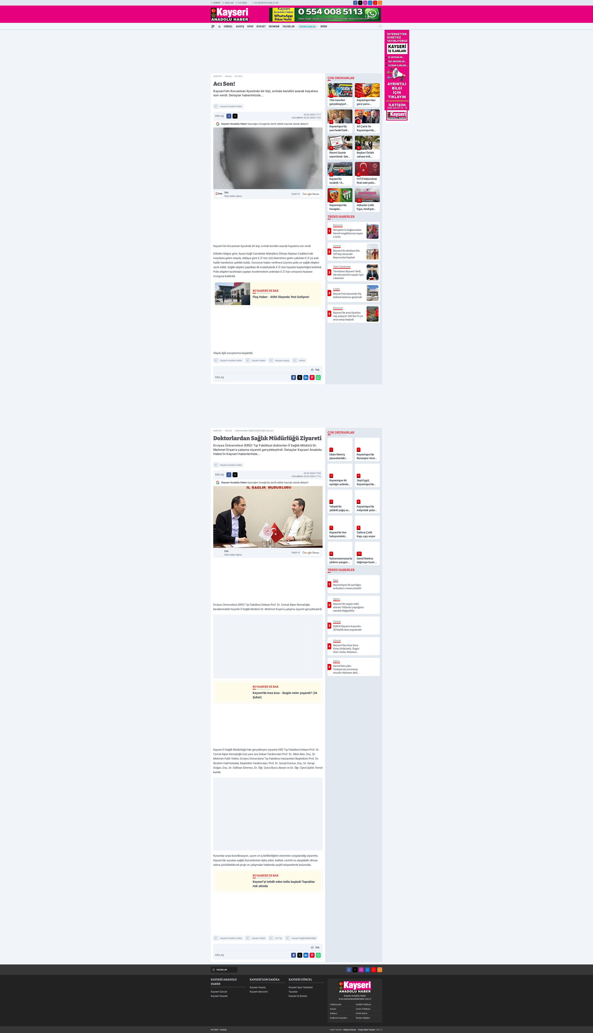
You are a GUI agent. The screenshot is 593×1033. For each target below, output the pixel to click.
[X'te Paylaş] (235, 116)
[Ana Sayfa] (219, 26)
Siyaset (261, 26)
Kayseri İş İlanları (298, 996)
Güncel (228, 26)
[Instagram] (365, 3)
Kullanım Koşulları (338, 1018)
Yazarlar (288, 26)
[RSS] (380, 3)
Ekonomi (274, 26)
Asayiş (240, 26)
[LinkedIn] (370, 3)
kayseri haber (258, 360)
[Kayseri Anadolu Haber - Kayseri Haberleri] (355, 987)
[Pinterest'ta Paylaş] (312, 377)
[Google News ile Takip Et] (311, 194)
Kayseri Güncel (219, 991)
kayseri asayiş (282, 360)
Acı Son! (238, 76)
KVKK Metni (361, 1013)
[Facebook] (355, 3)
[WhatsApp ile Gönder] (318, 377)
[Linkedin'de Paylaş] (305, 377)
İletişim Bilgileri (363, 1018)
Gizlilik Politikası (363, 1004)
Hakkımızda (335, 1004)
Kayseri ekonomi (259, 991)
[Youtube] (375, 3)
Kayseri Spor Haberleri (301, 987)
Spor (250, 26)
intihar (302, 360)
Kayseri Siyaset (219, 996)
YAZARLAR (221, 969)
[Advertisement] (196, 76)
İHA (233, 194)
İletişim (242, 3)
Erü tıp (278, 938)
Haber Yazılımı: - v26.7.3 (356, 1030)
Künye (217, 3)
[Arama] (380, 26)
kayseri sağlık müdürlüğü (304, 938)
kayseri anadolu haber (231, 106)
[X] (360, 3)
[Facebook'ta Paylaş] (228, 116)
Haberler (217, 76)
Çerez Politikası (363, 1009)
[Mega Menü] (213, 26)
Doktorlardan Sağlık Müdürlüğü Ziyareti (254, 430)
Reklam (229, 3)
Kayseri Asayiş (258, 987)
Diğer (323, 26)
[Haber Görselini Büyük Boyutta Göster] (268, 158)
